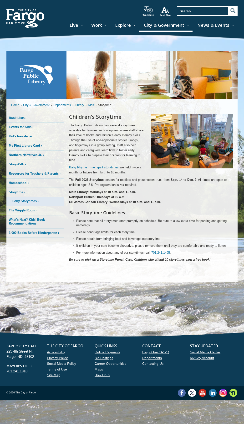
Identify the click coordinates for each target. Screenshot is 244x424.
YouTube (202, 393)
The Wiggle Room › (23, 210)
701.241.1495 (160, 252)
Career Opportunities (110, 363)
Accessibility (56, 352)
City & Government (164, 25)
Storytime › (17, 192)
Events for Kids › (21, 127)
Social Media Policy (61, 363)
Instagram (223, 393)
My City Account (202, 358)
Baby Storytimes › (25, 201)
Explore (123, 25)
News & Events (213, 25)
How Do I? (102, 375)
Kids (91, 105)
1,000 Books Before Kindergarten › (34, 233)
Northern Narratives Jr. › (26, 155)
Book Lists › (17, 118)
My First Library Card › (25, 145)
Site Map (53, 375)
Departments (62, 105)
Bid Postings (104, 358)
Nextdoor (233, 393)
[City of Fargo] (25, 10)
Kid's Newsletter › (21, 136)
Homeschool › (19, 183)
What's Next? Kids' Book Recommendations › (27, 221)
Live (74, 25)
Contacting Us (152, 363)
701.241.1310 (16, 371)
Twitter (192, 393)
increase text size (165, 11)
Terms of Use (57, 369)
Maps (99, 369)
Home (15, 105)
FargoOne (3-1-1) (155, 352)
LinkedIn (213, 393)
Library (79, 105)
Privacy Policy (57, 358)
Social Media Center (205, 352)
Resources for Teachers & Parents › (35, 173)
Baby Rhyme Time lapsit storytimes (94, 167)
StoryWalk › (17, 164)
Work (96, 25)
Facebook (182, 393)
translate (148, 11)
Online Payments (107, 352)
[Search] (233, 10)
